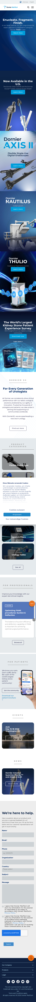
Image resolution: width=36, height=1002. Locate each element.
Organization (8, 858)
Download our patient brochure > (9, 698)
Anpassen (17, 514)
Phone (4, 849)
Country (6, 866)
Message (5, 882)
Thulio (18, 29)
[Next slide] (34, 619)
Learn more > (18, 341)
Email (5, 840)
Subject (5, 874)
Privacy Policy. (10, 913)
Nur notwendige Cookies (17, 519)
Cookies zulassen (17, 510)
